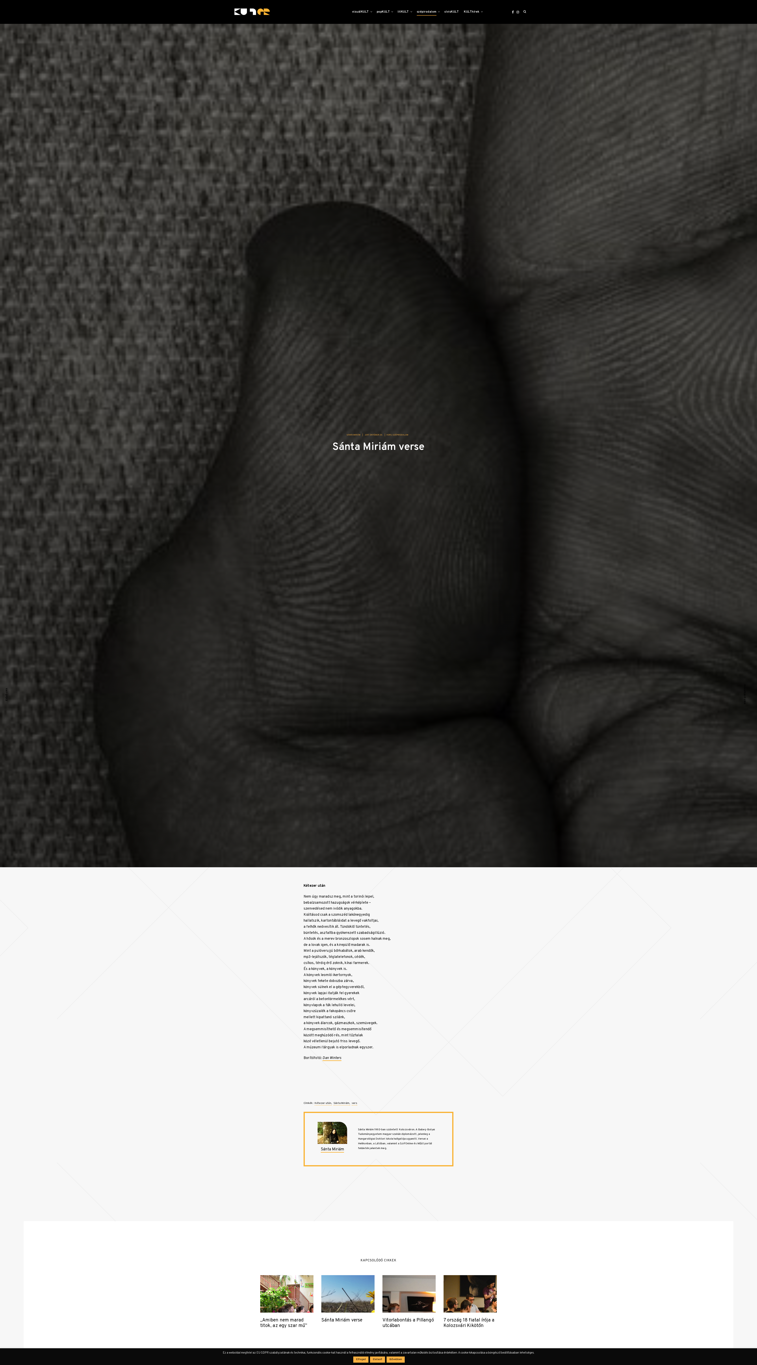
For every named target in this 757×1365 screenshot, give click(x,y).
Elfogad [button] (361, 1359)
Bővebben (395, 1359)
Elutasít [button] (377, 1359)
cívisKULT (451, 12)
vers (389, 435)
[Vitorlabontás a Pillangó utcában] (409, 1294)
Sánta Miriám (353, 435)
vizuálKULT (360, 12)
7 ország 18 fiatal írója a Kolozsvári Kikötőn (469, 1323)
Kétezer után (323, 1103)
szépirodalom (426, 12)
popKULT (383, 12)
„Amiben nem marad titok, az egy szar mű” (283, 1323)
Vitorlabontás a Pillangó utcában (408, 1323)
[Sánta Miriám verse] (348, 1294)
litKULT (403, 12)
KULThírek (471, 12)
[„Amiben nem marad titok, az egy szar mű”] (286, 1294)
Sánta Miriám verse (342, 1320)
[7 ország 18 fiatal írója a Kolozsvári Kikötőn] (470, 1294)
